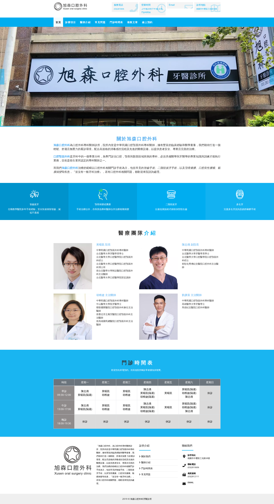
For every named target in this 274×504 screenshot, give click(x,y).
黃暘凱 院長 (103, 244)
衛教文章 (132, 22)
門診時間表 (116, 22)
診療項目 (70, 22)
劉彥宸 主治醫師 (192, 295)
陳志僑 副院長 (190, 244)
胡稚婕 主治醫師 (106, 295)
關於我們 (145, 456)
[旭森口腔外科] (71, 6)
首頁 (58, 22)
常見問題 (100, 22)
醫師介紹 (85, 22)
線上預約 (147, 22)
